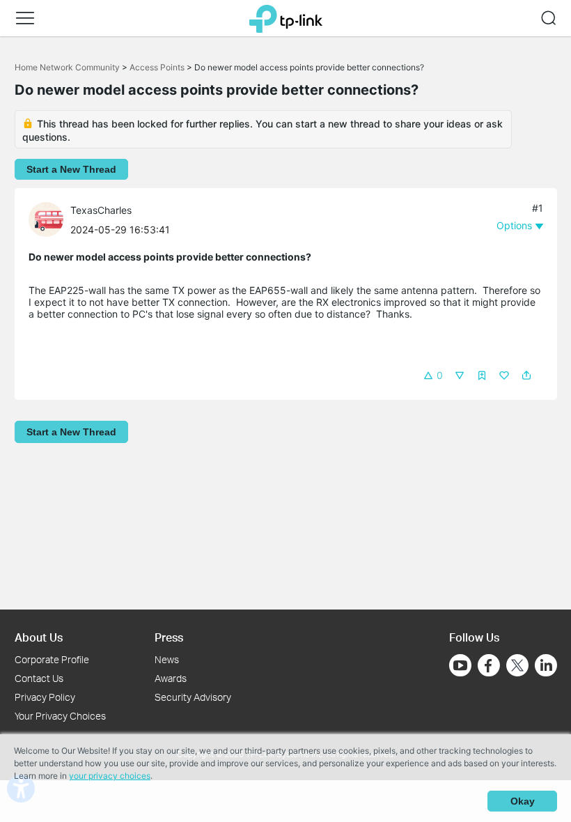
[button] (25, 18)
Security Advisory (193, 697)
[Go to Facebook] (489, 665)
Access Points (157, 67)
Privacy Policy (45, 697)
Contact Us (39, 678)
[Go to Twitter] (517, 666)
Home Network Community (67, 67)
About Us (39, 637)
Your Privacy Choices (60, 716)
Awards (171, 678)
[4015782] (49, 218)
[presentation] (46, 219)
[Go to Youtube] (460, 665)
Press (169, 637)
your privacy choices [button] (109, 775)
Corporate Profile (52, 659)
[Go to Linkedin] (546, 665)
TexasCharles (101, 210)
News (167, 659)
